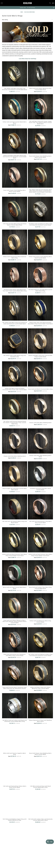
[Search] (50, 3)
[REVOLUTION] (27, 3)
